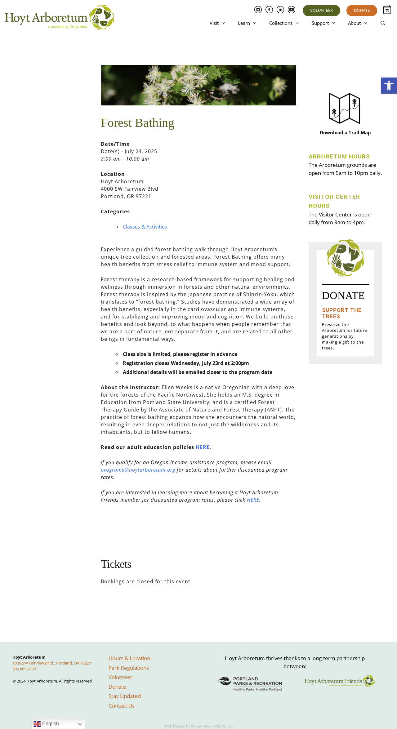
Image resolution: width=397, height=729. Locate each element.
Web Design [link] (174, 726)
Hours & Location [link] (129, 658)
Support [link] (320, 23)
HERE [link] (203, 447)
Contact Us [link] (122, 705)
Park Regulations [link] (129, 667)
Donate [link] (362, 10)
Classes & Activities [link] (145, 226)
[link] (389, 86)
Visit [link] (214, 23)
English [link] (50, 723)
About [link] (354, 23)
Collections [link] (280, 23)
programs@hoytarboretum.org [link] (138, 469)
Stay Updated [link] (125, 696)
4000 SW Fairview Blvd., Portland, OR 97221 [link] (51, 663)
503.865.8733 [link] (24, 669)
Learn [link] (244, 23)
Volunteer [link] (321, 10)
